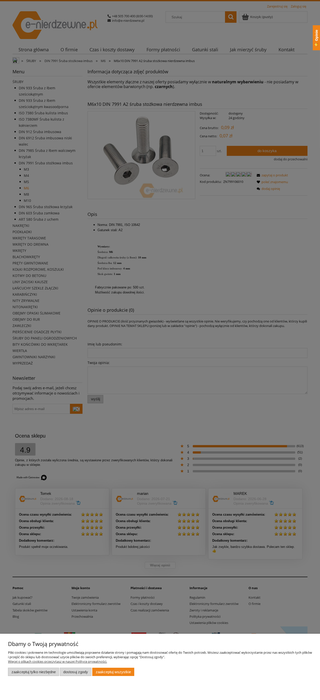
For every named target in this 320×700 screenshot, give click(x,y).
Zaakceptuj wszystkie (113, 672)
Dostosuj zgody (75, 672)
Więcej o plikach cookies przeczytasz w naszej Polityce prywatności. (57, 661)
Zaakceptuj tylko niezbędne (34, 672)
